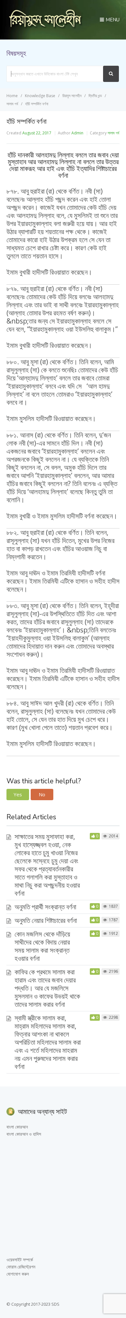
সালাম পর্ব (113, 133)
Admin (77, 133)
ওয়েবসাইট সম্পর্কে (19, 1259)
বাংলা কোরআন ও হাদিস (23, 1134)
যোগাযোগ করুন (17, 1274)
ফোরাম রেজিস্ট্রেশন (20, 1267)
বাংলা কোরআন (17, 1127)
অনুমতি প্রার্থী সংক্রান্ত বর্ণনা (45, 906)
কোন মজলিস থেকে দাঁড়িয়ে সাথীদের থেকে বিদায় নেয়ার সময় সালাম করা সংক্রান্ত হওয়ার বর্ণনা (42, 946)
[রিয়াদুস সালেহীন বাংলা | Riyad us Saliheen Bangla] (45, 27)
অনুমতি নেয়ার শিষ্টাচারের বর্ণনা (46, 920)
